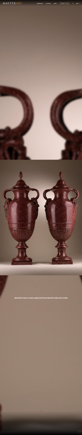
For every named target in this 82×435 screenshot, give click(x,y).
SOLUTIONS (48, 3)
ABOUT (55, 3)
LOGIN (67, 3)
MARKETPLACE (40, 3)
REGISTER (63, 3)
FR (78, 3)
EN (76, 3)
